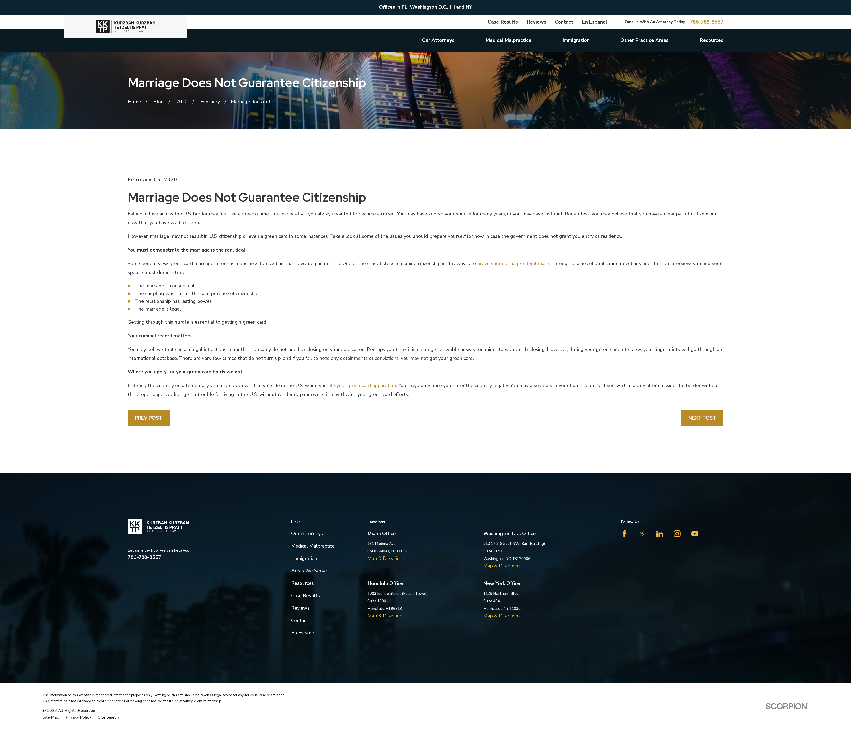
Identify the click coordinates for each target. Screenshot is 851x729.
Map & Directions (386, 558)
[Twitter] (642, 533)
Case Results (503, 22)
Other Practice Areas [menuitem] (645, 40)
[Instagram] (677, 533)
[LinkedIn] (659, 533)
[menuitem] (51, 717)
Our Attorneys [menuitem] (438, 40)
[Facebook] (624, 533)
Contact (564, 22)
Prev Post (148, 418)
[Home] (125, 26)
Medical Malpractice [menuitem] (508, 40)
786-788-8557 (706, 22)
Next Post (702, 418)
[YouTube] (694, 533)
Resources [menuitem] (711, 40)
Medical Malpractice (313, 546)
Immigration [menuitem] (575, 40)
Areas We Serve (309, 570)
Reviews (536, 22)
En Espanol (594, 22)
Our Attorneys (307, 533)
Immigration (304, 558)
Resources (302, 583)
